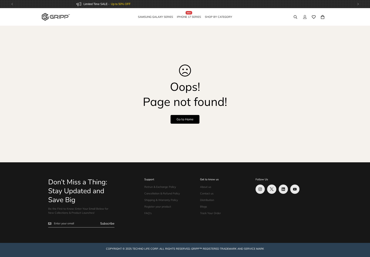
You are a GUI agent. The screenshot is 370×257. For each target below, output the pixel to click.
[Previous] (12, 4)
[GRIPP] (56, 17)
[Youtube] (294, 189)
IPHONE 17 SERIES (189, 17)
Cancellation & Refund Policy (162, 193)
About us (205, 187)
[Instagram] (260, 189)
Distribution (207, 200)
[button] (322, 17)
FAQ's (148, 213)
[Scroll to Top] (362, 235)
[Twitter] (271, 189)
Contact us (207, 193)
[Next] (358, 4)
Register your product (157, 206)
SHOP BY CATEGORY (218, 17)
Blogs (203, 206)
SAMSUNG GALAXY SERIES (155, 17)
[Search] (295, 17)
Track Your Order (210, 213)
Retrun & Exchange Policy (160, 187)
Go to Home (185, 119)
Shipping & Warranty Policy (161, 200)
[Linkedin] (283, 189)
